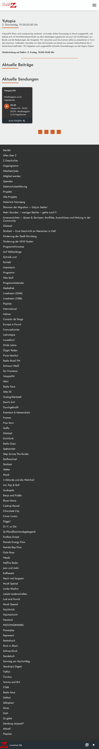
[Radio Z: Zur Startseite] (21, 5)
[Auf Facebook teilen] (40, 132)
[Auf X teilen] (46, 132)
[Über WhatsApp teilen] (53, 132)
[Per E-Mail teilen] (59, 132)
